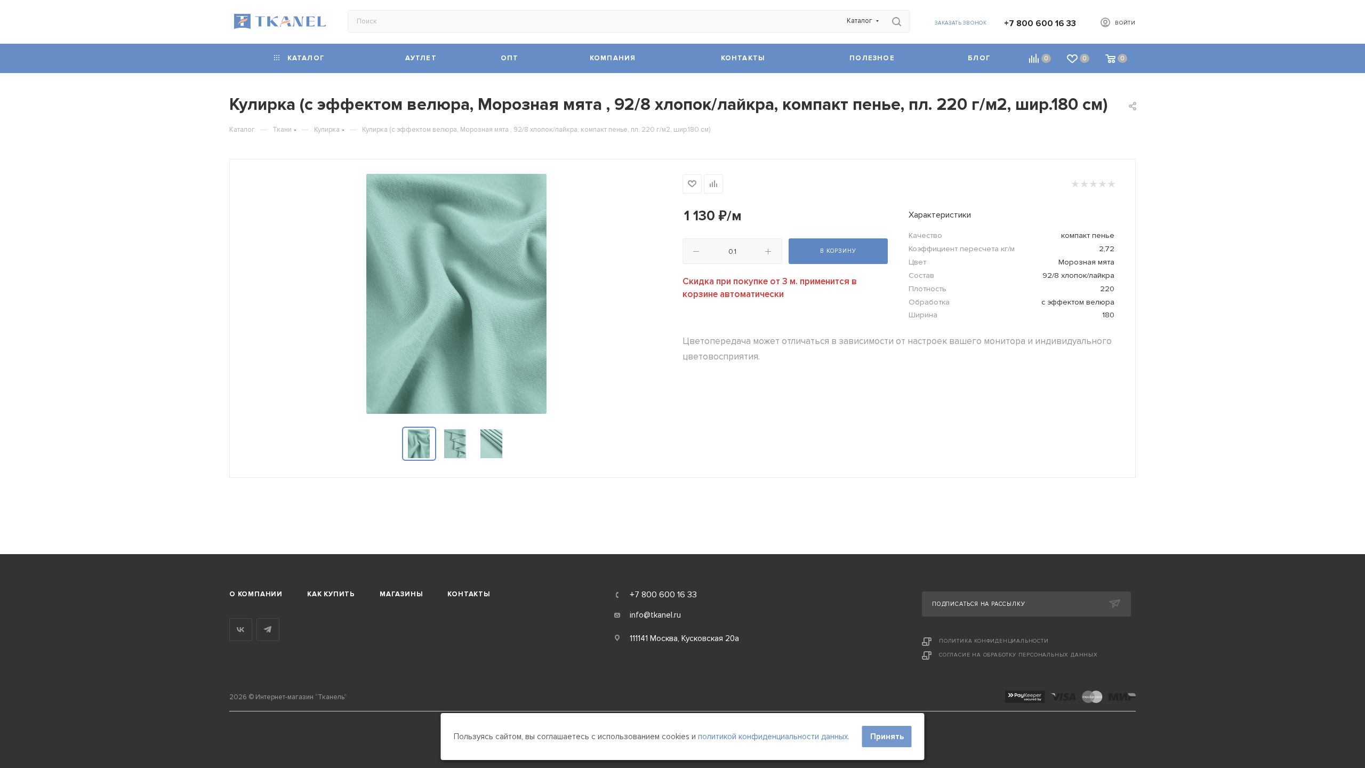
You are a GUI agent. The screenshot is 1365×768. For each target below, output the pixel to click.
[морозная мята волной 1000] (456, 294)
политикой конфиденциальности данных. (773, 736)
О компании (256, 594)
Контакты (468, 594)
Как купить (331, 594)
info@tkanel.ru (655, 615)
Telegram (267, 629)
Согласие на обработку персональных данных (1018, 655)
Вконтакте (240, 629)
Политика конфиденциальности (994, 641)
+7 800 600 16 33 (1040, 23)
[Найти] (897, 21)
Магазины (401, 594)
